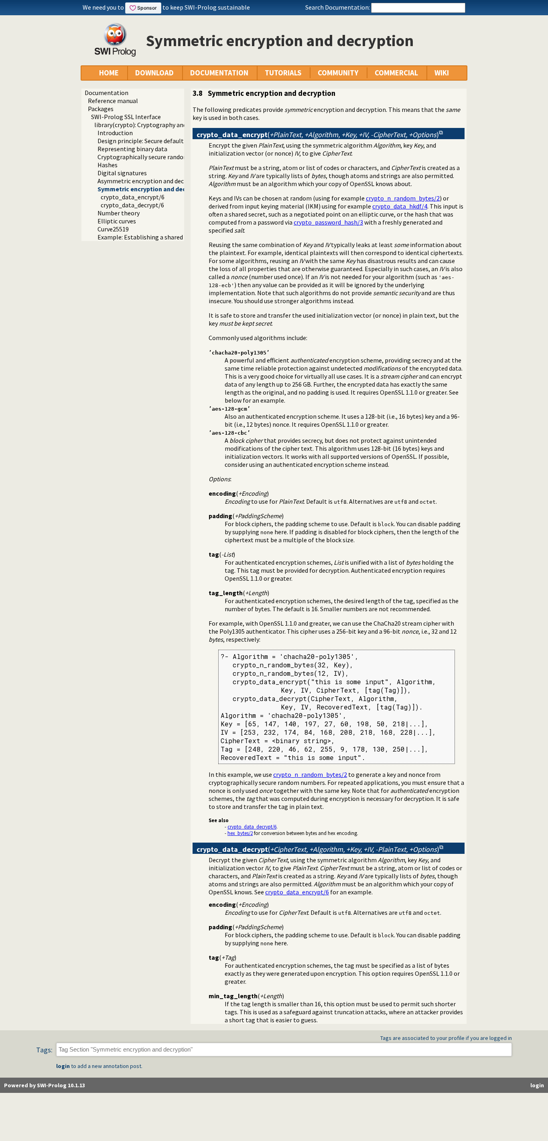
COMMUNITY (338, 72)
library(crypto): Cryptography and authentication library (171, 125)
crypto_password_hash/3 (328, 222)
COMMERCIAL (396, 72)
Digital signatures (122, 173)
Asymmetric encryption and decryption (150, 181)
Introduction (115, 133)
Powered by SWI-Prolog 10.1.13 (44, 1085)
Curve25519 (113, 229)
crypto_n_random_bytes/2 (403, 198)
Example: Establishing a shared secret (149, 237)
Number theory (118, 213)
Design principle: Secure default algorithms (156, 141)
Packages (101, 109)
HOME (109, 72)
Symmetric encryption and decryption (152, 189)
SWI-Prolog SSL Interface (126, 117)
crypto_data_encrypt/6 (132, 197)
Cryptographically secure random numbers (156, 157)
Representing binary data (132, 149)
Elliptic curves (116, 221)
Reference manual (113, 101)
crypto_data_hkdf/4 (399, 206)
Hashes (107, 165)
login (63, 1066)
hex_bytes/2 (240, 833)
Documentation (106, 93)
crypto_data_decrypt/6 (132, 205)
